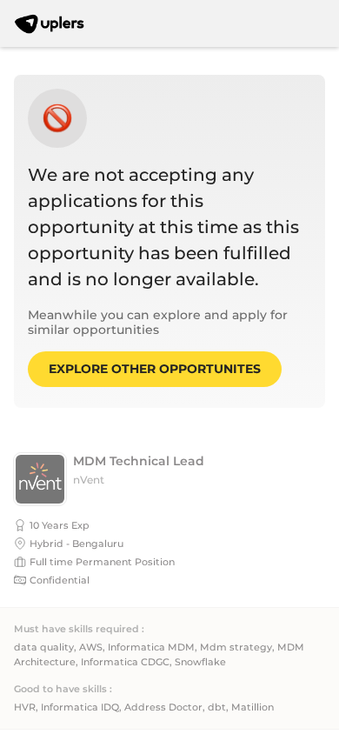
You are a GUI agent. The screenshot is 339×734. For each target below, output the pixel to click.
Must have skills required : (79, 629)
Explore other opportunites (155, 369)
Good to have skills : (63, 689)
